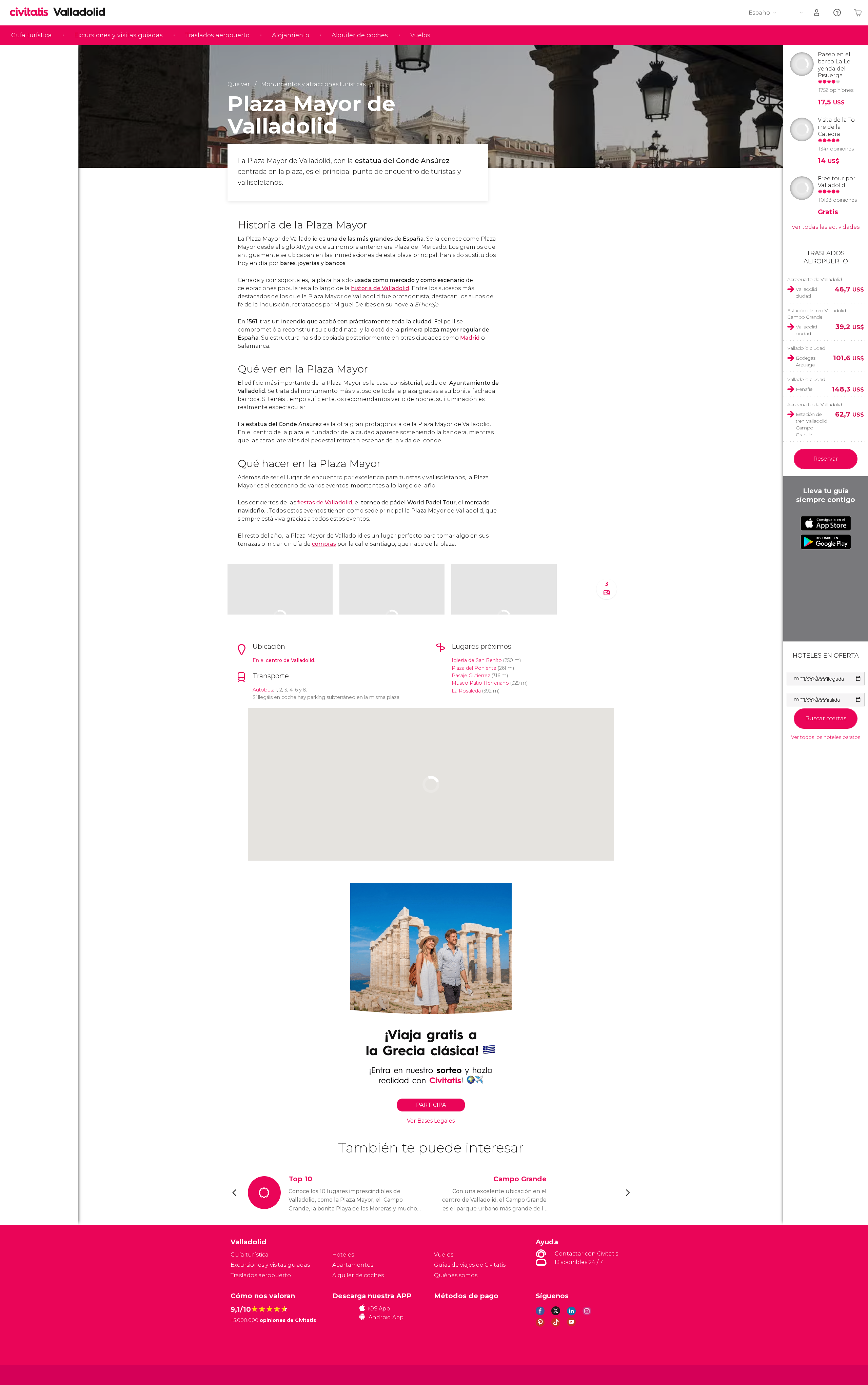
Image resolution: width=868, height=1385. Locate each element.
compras (324, 544)
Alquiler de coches (360, 35)
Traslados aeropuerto (217, 35)
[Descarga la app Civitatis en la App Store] (826, 523)
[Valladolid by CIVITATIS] (31, 12)
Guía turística (31, 35)
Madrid (470, 338)
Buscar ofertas (825, 718)
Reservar (825, 459)
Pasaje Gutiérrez (471, 676)
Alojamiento (290, 35)
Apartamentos (352, 1265)
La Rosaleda (466, 691)
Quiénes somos (455, 1275)
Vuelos (420, 35)
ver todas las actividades (826, 227)
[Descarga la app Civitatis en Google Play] (826, 541)
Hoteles (343, 1254)
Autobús (263, 690)
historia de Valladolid (380, 288)
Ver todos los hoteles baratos (825, 737)
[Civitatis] (248, 1374)
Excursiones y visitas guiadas (118, 35)
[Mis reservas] (817, 12)
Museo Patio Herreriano (480, 683)
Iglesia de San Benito (477, 660)
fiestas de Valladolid (324, 502)
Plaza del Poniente (474, 668)
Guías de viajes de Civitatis (470, 1265)
